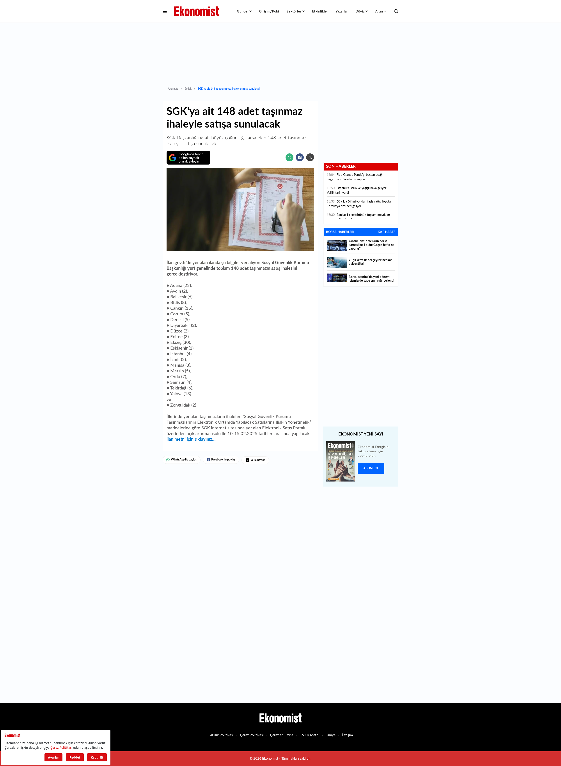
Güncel (242, 11)
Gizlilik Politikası (221, 735)
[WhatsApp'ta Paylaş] (289, 157)
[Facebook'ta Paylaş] (300, 157)
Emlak (188, 88)
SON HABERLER (341, 167)
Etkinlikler (320, 11)
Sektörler (293, 11)
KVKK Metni (309, 735)
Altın (379, 11)
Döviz (359, 11)
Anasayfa (173, 88)
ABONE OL (371, 468)
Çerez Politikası (252, 735)
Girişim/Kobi (269, 11)
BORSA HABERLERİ (340, 232)
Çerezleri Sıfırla (281, 735)
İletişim (347, 735)
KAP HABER (387, 232)
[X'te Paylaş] (310, 157)
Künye (331, 735)
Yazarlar (342, 11)
